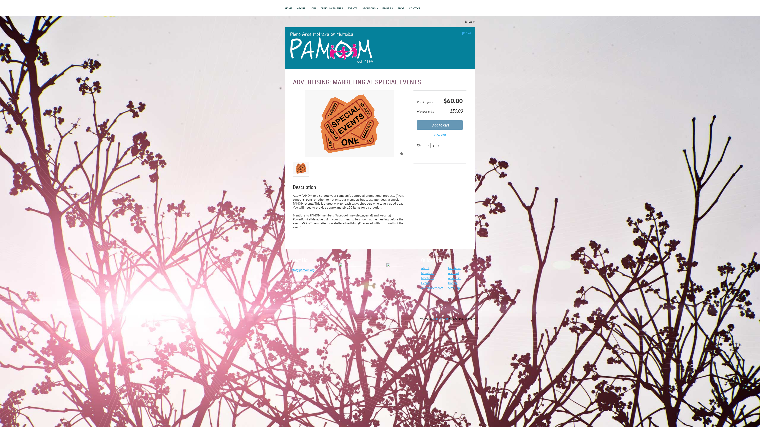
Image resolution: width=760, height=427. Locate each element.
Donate (453, 283)
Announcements (432, 288)
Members (427, 273)
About (425, 268)
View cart (440, 135)
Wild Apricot (440, 319)
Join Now (454, 268)
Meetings (427, 278)
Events (425, 283)
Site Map (454, 288)
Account (453, 273)
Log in (471, 21)
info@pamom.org (303, 270)
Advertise (454, 278)
